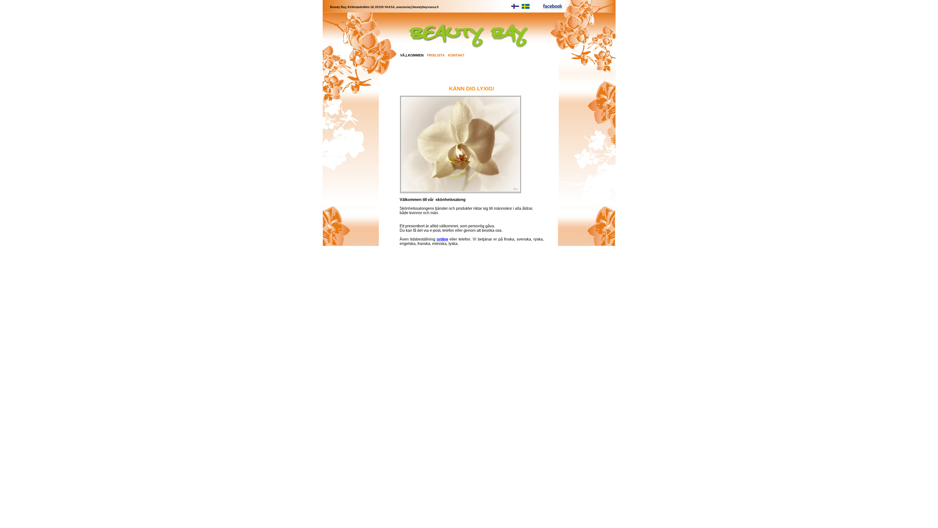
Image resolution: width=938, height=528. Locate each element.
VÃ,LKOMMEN (412, 55)
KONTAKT (456, 55)
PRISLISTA (436, 55)
